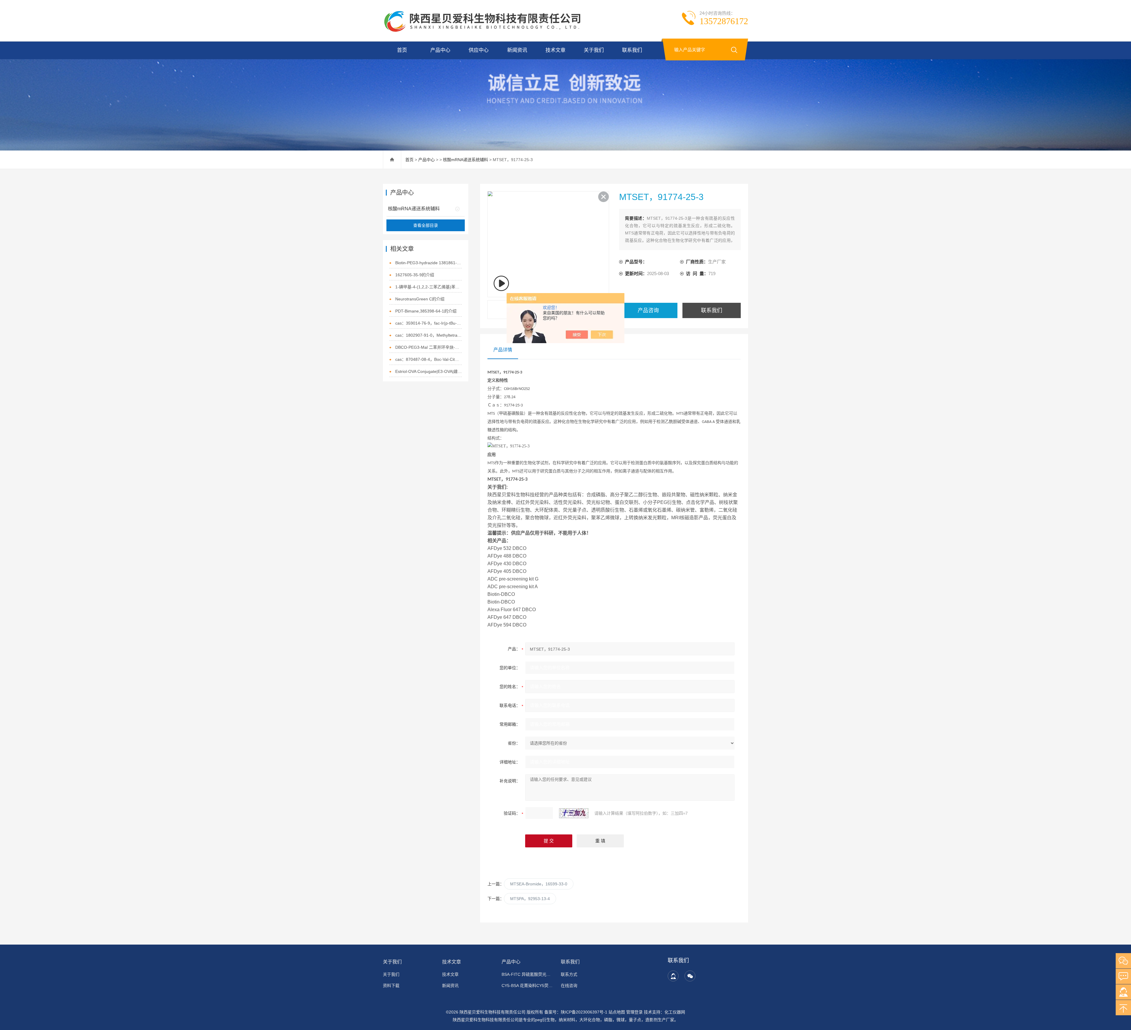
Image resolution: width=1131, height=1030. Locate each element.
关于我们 (594, 50)
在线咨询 (569, 985)
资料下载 (391, 985)
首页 (402, 50)
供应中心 (479, 50)
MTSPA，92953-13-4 (530, 898)
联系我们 (632, 50)
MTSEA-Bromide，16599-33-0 (538, 884)
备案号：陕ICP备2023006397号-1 (575, 1012)
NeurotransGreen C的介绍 (419, 299)
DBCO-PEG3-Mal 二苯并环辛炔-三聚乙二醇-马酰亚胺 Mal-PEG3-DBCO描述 (428, 347)
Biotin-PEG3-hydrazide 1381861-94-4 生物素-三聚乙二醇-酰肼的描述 (428, 262)
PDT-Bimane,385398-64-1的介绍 (426, 311)
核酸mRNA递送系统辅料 (465, 159)
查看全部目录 (425, 225)
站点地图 (617, 1012)
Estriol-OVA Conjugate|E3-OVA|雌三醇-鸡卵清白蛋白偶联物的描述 (428, 371)
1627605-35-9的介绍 (414, 274)
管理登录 (634, 1012)
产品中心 (440, 50)
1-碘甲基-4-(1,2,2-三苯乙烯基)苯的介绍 (428, 287)
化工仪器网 (674, 1012)
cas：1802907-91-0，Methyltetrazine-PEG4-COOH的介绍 (428, 335)
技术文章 (555, 50)
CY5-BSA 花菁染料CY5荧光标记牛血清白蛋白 (528, 985)
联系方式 (569, 974)
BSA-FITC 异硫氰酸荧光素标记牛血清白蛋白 (528, 974)
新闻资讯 (517, 50)
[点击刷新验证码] (573, 813)
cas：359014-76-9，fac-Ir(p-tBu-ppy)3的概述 (428, 323)
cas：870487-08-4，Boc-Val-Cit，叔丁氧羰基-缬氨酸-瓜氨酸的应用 (428, 359)
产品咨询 (648, 310)
